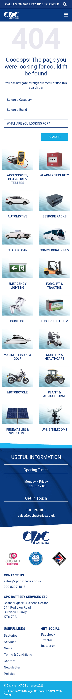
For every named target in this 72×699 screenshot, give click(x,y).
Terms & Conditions (18, 654)
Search (54, 137)
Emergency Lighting (17, 285)
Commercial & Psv (54, 250)
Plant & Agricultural (54, 394)
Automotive (17, 216)
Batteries (10, 635)
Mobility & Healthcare (54, 356)
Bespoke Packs (54, 216)
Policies (9, 674)
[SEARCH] (65, 4)
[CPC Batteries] (13, 15)
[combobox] (36, 124)
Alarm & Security (54, 175)
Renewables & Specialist (17, 431)
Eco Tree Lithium (54, 321)
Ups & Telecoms (54, 429)
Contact (10, 661)
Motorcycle (17, 392)
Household (17, 321)
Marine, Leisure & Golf (17, 356)
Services (10, 642)
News (8, 648)
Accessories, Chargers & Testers (17, 179)
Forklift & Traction (54, 285)
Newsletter (12, 667)
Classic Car (17, 250)
